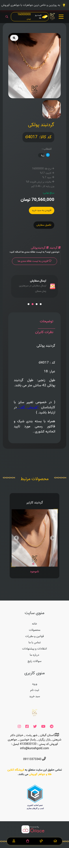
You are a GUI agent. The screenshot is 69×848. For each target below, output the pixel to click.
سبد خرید (34, 696)
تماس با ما (35, 642)
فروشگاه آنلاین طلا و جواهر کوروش (29, 772)
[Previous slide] (16, 538)
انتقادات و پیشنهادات (34, 648)
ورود (34, 684)
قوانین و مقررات (34, 636)
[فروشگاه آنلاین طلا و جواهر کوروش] (52, 17)
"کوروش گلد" (28, 407)
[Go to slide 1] (33, 564)
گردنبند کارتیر (34, 502)
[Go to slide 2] (36, 564)
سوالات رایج (34, 661)
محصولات (34, 630)
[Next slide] (52, 538)
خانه (34, 623)
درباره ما (34, 655)
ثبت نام (34, 690)
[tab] (46, 323)
